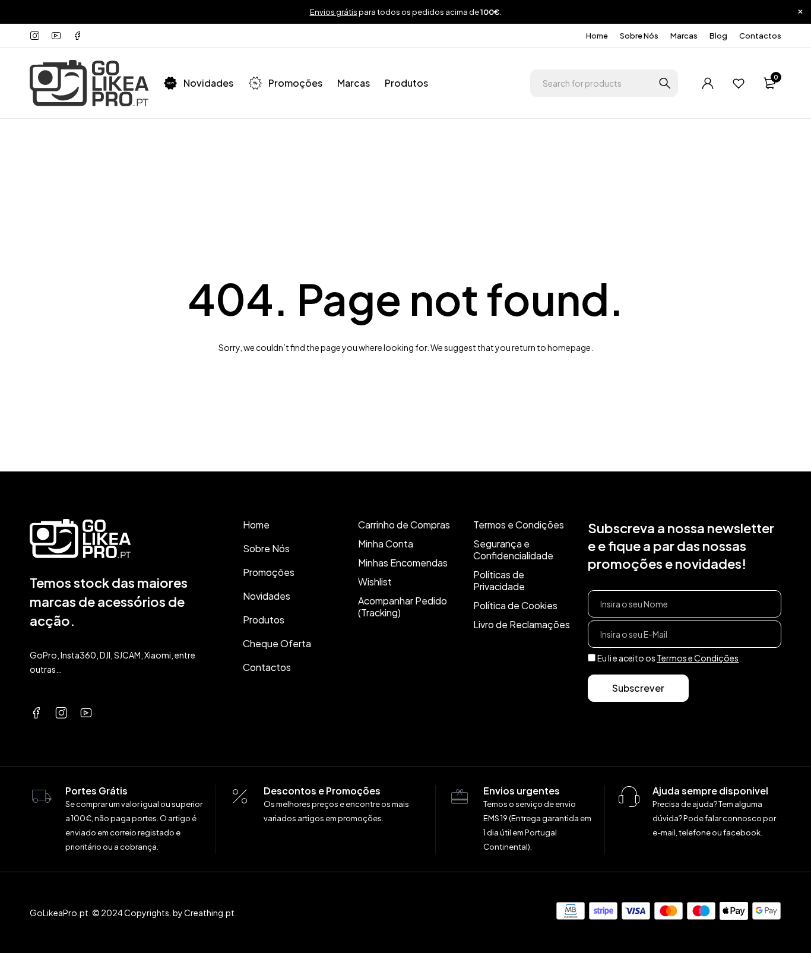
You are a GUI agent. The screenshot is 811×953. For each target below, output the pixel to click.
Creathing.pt (209, 912)
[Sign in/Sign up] (708, 83)
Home (597, 35)
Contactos (760, 35)
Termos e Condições (698, 658)
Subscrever (638, 688)
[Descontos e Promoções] (240, 797)
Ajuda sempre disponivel (710, 790)
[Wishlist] (738, 83)
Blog (718, 35)
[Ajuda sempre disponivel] (629, 797)
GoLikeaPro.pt (59, 912)
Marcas (684, 35)
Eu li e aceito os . (669, 658)
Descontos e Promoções (322, 790)
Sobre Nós (639, 35)
